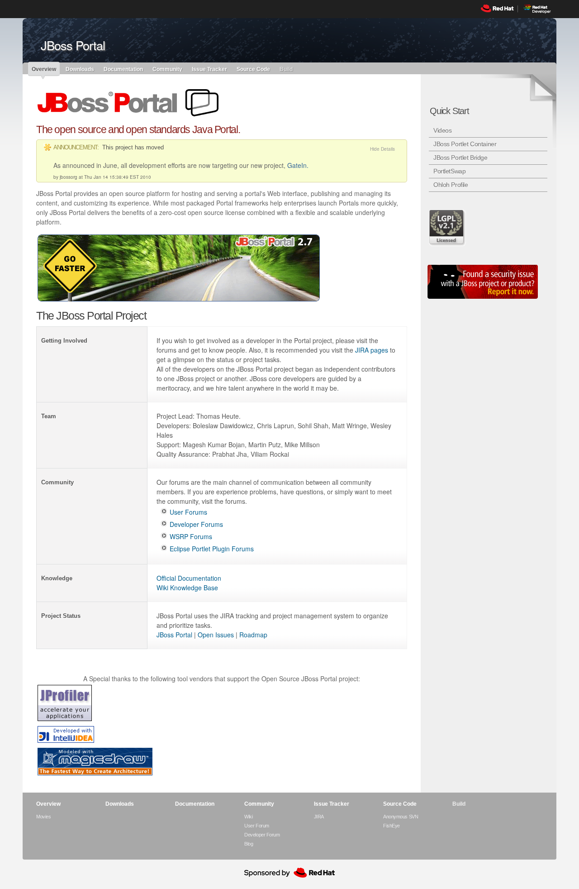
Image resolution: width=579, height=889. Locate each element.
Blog (248, 843)
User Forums (188, 511)
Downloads (80, 69)
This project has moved (133, 147)
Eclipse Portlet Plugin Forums (212, 548)
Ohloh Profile (450, 184)
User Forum (256, 825)
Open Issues (216, 634)
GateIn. (297, 165)
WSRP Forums (191, 536)
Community (167, 69)
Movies (43, 816)
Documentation (123, 69)
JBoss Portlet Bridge (460, 157)
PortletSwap (449, 171)
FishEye (391, 825)
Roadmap (253, 634)
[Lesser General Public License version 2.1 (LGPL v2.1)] (447, 227)
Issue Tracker (209, 69)
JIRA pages (371, 349)
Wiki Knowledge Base (187, 587)
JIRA (319, 816)
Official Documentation (189, 578)
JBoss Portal (174, 634)
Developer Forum (262, 834)
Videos (442, 130)
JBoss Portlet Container (464, 144)
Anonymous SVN (400, 816)
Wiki (248, 816)
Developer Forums (196, 524)
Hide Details (382, 149)
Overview (44, 69)
